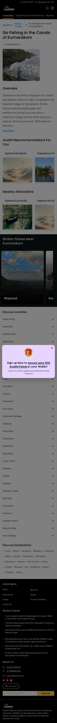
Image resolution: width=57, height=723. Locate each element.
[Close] (52, 347)
